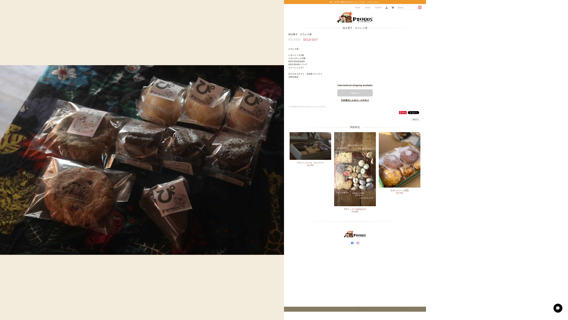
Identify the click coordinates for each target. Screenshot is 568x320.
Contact (378, 8)
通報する (416, 119)
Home (357, 8)
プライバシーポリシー (391, 309)
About (367, 8)
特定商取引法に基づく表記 (410, 309)
